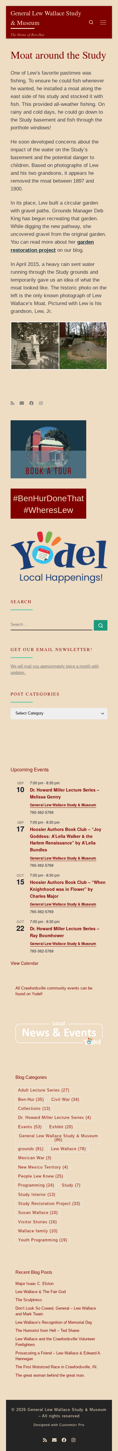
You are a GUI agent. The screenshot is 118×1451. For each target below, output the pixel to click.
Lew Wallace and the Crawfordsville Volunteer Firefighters (55, 1342)
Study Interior (36, 1195)
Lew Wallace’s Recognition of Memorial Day (53, 1322)
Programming (36, 1185)
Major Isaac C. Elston (34, 1284)
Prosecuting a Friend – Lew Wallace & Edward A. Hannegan (58, 1356)
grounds (31, 1149)
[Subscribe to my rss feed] (12, 403)
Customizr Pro (71, 1425)
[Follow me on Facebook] (31, 403)
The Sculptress (28, 1300)
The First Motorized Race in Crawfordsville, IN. (56, 1367)
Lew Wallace (68, 1149)
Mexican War (34, 1158)
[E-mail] (22, 403)
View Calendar (24, 963)
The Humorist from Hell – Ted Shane (47, 1331)
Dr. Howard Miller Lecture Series (54, 1118)
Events (30, 1127)
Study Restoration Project (49, 1204)
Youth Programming (42, 1240)
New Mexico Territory (43, 1167)
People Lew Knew (40, 1176)
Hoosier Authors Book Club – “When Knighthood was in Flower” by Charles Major (68, 889)
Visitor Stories (37, 1222)
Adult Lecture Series (43, 1090)
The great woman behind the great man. (50, 1375)
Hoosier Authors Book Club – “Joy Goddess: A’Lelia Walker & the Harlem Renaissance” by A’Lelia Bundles (65, 839)
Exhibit (61, 1127)
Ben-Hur (31, 1100)
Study (71, 1185)
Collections (34, 1109)
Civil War (65, 1100)
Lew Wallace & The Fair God (40, 1292)
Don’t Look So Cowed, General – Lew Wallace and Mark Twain (55, 1311)
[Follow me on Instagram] (41, 403)
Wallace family (37, 1231)
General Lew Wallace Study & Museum (63, 804)
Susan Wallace (38, 1213)
